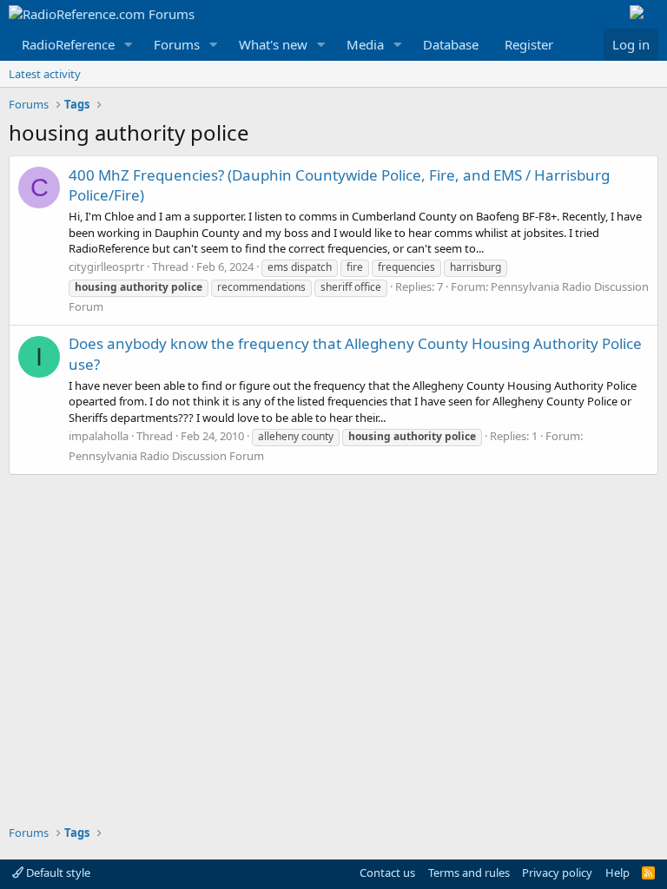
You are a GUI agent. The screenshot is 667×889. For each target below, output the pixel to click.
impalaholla (99, 436)
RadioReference (68, 44)
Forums (177, 44)
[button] (128, 45)
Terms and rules (469, 872)
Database (451, 44)
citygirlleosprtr (106, 266)
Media (365, 44)
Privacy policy (557, 872)
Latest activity (45, 74)
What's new (273, 44)
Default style (56, 872)
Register (529, 44)
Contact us (387, 872)
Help (617, 872)
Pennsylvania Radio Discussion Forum (166, 456)
